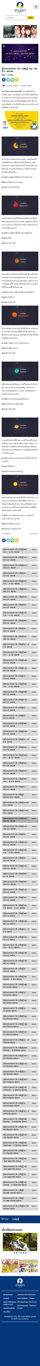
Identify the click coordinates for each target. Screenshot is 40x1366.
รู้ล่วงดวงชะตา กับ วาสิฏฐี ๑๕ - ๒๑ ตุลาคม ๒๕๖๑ (15, 1001)
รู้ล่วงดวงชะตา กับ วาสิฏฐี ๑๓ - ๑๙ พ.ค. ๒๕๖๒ (15, 772)
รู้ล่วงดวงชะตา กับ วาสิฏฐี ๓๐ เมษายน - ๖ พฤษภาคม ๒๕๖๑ (15, 1183)
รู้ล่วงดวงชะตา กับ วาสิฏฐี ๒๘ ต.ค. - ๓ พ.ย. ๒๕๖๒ (15, 582)
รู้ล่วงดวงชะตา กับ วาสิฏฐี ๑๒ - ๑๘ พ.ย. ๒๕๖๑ (15, 954)
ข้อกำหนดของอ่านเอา (22, 1306)
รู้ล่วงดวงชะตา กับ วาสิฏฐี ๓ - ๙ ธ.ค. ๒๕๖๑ (16, 930)
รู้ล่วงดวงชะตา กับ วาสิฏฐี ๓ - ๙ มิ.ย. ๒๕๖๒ (16, 740)
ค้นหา (30, 17)
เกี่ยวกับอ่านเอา (23, 1302)
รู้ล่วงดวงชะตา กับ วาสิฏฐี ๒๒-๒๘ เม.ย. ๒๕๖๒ (13, 795)
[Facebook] (4, 80)
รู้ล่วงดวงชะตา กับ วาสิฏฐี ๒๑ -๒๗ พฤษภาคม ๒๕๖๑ (15, 1159)
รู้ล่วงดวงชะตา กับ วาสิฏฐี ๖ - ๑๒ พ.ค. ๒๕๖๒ (15, 788)
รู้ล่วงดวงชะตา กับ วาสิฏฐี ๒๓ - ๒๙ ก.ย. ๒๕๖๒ (15, 621)
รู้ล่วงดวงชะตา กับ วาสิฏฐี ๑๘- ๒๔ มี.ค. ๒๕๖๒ (15, 819)
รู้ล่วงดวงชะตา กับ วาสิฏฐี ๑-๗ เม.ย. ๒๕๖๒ (15, 811)
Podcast (33, 1302)
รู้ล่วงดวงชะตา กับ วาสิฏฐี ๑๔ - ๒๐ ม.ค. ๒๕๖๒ (15, 891)
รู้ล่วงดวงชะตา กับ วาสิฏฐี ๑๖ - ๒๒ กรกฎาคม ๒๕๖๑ (15, 1096)
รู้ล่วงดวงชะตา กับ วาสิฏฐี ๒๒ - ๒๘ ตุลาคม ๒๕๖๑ (15, 985)
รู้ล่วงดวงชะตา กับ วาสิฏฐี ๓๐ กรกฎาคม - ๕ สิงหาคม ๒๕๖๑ (15, 1088)
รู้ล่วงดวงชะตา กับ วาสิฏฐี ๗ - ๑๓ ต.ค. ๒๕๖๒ (15, 606)
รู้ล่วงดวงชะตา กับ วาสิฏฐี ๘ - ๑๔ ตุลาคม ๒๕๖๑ (15, 993)
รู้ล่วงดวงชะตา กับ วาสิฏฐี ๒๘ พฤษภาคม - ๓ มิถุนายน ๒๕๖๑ (15, 1144)
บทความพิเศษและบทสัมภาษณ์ (9, 1303)
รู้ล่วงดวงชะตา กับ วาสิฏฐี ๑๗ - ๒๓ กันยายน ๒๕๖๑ (15, 1025)
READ (34, 549)
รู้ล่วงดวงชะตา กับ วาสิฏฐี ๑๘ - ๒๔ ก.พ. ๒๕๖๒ (15, 843)
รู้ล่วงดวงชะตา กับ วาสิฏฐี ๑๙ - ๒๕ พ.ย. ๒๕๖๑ (15, 962)
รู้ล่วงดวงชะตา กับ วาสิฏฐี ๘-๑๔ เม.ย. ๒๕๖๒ (16, 803)
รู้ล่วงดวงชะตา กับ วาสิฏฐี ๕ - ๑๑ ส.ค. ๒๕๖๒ (15, 677)
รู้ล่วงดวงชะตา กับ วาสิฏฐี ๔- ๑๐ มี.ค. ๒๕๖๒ (14, 835)
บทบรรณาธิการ (23, 1294)
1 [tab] (14, 1252)
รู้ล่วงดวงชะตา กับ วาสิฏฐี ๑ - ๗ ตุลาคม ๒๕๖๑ (15, 1009)
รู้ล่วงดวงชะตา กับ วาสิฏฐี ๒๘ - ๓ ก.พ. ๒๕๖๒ (15, 875)
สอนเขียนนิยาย (9, 1308)
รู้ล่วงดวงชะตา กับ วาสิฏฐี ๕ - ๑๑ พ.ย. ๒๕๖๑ (15, 970)
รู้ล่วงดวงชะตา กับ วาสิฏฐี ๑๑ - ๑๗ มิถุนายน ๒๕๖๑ (15, 1136)
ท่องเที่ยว (6, 1311)
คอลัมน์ (6, 1298)
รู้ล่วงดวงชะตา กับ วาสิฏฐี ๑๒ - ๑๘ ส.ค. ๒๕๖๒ (15, 661)
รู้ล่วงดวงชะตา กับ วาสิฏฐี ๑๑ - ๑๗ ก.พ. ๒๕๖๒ (15, 867)
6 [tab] (25, 1252)
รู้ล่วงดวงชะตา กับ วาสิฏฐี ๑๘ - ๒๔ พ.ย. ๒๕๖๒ (15, 558)
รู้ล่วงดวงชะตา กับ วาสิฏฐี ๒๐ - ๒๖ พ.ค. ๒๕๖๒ (15, 764)
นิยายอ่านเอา (8, 1294)
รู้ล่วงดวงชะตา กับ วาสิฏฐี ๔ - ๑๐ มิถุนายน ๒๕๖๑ (15, 1151)
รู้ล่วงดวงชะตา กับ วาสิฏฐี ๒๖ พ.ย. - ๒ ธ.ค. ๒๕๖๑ (15, 946)
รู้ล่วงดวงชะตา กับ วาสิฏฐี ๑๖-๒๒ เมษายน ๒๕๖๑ (13, 1199)
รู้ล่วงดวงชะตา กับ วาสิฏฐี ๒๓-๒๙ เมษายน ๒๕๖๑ (13, 1191)
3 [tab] (18, 1252)
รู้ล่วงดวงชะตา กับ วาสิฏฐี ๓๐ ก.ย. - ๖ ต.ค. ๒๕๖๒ (15, 614)
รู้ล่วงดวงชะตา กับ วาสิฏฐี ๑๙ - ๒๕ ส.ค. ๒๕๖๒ (15, 669)
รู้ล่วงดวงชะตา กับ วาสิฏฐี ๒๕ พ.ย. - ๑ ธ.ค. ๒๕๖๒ (15, 550)
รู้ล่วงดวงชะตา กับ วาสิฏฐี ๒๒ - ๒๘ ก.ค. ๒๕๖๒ (15, 693)
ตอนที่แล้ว (6, 533)
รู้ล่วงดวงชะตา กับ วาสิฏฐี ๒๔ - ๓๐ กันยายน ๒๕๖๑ (15, 1017)
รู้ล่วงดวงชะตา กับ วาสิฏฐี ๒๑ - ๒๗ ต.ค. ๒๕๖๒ (15, 590)
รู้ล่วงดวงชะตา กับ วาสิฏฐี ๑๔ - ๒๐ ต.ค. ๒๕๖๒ (15, 598)
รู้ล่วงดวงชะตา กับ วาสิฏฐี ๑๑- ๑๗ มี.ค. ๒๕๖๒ (15, 827)
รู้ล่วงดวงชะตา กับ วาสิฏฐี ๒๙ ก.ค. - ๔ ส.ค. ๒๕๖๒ (15, 685)
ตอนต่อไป (33, 533)
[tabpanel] (20, 1242)
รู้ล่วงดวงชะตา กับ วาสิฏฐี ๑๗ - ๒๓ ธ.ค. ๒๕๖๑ (15, 922)
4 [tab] (21, 1252)
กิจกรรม (32, 1294)
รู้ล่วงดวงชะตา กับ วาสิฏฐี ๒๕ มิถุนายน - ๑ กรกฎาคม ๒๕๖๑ (15, 1120)
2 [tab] (16, 1252)
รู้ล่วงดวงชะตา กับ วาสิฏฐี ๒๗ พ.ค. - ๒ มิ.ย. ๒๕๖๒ (15, 756)
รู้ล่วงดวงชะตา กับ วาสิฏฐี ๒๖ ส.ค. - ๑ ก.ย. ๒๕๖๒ (15, 653)
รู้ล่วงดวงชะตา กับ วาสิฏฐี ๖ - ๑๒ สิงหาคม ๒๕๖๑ (15, 1072)
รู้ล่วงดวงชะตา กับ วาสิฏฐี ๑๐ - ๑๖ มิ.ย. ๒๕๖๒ (15, 748)
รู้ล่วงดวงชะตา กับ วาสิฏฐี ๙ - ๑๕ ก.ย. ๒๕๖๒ (15, 629)
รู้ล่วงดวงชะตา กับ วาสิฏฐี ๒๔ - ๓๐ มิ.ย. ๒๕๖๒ (15, 724)
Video (31, 1298)
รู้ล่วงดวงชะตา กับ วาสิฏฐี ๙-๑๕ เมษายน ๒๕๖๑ (16, 1207)
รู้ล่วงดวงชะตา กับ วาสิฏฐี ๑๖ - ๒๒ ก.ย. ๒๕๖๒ (15, 637)
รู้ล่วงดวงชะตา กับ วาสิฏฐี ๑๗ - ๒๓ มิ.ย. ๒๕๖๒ (15, 732)
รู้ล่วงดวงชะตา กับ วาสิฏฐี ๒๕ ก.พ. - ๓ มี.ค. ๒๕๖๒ (15, 851)
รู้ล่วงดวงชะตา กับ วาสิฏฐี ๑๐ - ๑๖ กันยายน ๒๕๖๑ (15, 1033)
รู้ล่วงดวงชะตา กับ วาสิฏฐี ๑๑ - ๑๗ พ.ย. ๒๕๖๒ (15, 566)
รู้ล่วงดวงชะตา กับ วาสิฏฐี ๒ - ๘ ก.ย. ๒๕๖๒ (16, 645)
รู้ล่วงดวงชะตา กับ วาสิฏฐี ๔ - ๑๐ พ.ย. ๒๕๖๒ (15, 574)
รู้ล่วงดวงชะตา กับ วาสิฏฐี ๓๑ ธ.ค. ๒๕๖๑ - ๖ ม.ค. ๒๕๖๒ (15, 906)
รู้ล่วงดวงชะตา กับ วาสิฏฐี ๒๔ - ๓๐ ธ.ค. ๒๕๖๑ (15, 914)
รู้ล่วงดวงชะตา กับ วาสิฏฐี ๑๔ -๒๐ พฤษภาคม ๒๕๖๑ (15, 1167)
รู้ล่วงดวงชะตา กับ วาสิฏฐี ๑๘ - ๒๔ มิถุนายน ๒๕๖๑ (15, 1128)
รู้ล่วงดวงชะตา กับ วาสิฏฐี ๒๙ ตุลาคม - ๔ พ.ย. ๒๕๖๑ (15, 977)
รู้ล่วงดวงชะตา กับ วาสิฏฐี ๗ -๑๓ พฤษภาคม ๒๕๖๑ (14, 1175)
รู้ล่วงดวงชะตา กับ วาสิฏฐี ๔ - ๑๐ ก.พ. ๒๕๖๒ (15, 859)
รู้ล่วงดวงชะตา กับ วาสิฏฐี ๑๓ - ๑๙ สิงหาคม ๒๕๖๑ (15, 1065)
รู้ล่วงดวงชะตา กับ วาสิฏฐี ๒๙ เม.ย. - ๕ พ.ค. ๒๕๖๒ (15, 780)
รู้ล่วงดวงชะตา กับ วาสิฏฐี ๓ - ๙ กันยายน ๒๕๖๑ (16, 1041)
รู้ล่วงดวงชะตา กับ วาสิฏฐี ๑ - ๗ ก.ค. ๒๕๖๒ (15, 716)
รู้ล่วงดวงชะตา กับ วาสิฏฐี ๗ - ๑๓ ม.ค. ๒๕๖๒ (15, 898)
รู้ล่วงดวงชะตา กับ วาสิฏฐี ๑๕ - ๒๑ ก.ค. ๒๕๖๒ (15, 701)
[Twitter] (8, 80)
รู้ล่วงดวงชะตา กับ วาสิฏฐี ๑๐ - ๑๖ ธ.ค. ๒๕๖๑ (15, 938)
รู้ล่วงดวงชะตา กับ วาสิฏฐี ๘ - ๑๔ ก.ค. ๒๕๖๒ (15, 709)
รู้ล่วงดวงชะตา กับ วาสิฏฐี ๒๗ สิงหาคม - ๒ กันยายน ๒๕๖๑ (15, 1049)
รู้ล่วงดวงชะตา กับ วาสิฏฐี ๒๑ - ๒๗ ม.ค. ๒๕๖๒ (15, 883)
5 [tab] (23, 1252)
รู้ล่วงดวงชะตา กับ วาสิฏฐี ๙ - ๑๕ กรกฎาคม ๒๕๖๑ (15, 1104)
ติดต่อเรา (32, 1305)
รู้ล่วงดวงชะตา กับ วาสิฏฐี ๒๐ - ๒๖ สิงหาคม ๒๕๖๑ (15, 1057)
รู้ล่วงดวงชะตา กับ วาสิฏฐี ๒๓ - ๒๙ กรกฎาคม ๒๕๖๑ (15, 1080)
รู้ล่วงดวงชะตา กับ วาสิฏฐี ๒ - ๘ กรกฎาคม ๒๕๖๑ (16, 1112)
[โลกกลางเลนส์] (20, 1242)
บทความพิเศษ (22, 1298)
